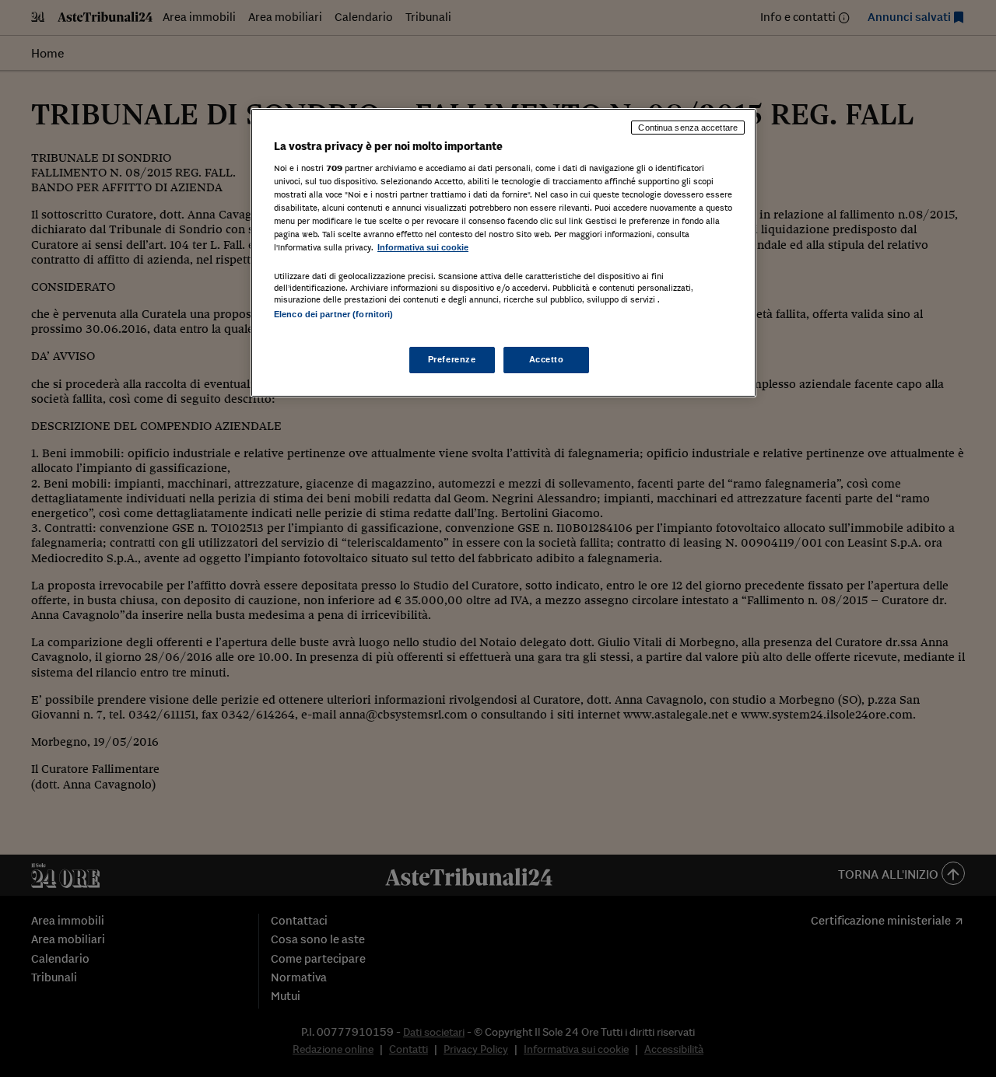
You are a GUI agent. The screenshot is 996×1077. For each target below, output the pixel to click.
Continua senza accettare (688, 127)
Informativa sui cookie (422, 247)
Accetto (546, 359)
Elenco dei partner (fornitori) (333, 314)
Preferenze (452, 359)
